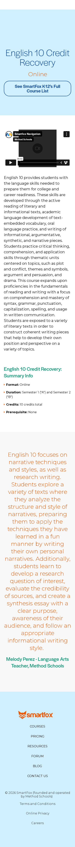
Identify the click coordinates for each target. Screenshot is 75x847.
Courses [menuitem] (37, 726)
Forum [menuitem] (37, 756)
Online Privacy (37, 813)
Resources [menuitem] (38, 746)
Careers (37, 823)
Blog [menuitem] (37, 766)
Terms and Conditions (37, 804)
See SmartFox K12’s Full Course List (37, 88)
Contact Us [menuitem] (37, 776)
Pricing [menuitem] (37, 736)
